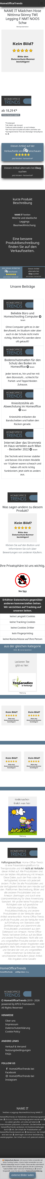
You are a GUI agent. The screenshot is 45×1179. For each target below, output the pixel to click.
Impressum (11, 1024)
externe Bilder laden (22, 1175)
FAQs (8, 1053)
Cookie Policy (12, 1031)
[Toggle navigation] (41, 3)
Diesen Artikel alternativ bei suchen (22, 171)
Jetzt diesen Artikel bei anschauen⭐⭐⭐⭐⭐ (11, 272)
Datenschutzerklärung (17, 1028)
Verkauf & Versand (15, 1046)
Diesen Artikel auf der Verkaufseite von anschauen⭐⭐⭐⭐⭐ (22, 152)
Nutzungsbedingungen (18, 1050)
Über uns (10, 1020)
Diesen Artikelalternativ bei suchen (33, 272)
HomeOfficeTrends (11, 3)
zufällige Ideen (20, 972)
